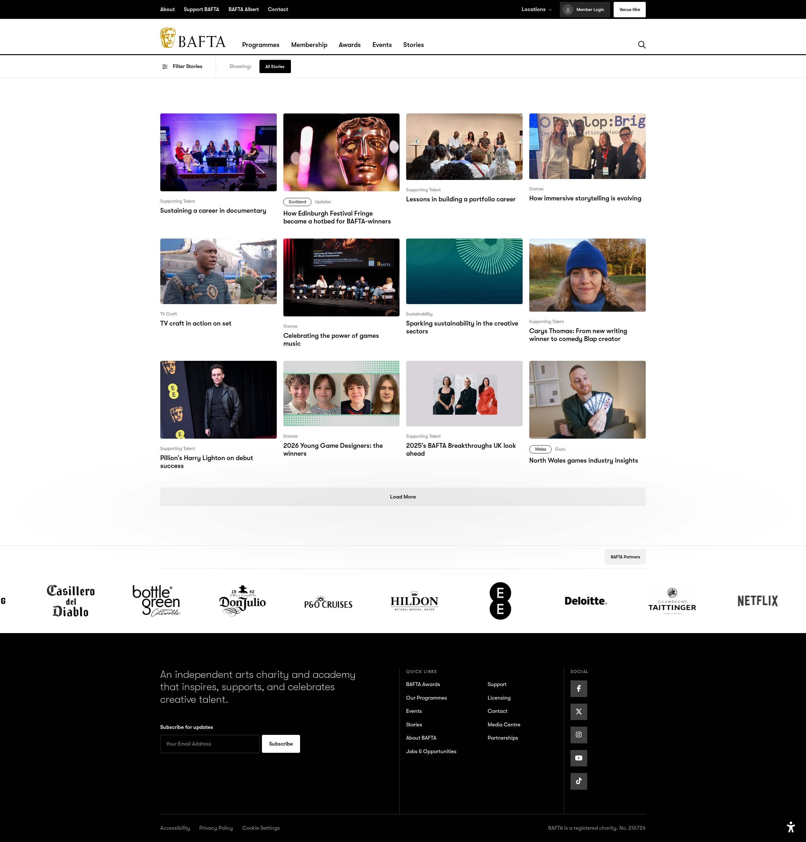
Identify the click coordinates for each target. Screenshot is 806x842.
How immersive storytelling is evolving (584, 118)
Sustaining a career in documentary (212, 118)
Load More (403, 497)
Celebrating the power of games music (339, 243)
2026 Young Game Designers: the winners (332, 370)
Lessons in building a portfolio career (460, 118)
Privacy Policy (216, 828)
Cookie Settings (261, 828)
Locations (534, 9)
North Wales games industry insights (582, 365)
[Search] (642, 45)
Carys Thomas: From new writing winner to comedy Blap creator (577, 248)
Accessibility (175, 828)
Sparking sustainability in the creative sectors (461, 248)
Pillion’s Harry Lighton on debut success (218, 365)
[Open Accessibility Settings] (791, 827)
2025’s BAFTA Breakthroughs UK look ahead (460, 370)
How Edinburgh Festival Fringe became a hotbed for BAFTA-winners (340, 123)
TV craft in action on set (195, 243)
